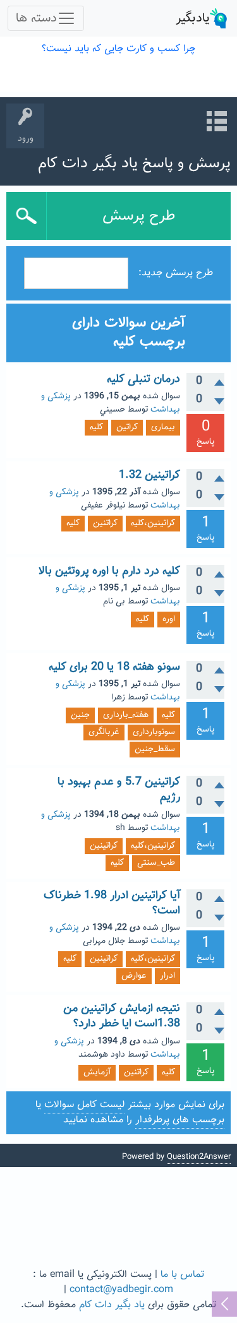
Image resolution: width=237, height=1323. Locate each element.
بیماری (163, 427)
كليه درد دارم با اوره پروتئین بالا (109, 571)
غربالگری (103, 732)
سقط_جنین (155, 749)
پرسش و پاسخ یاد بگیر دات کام (134, 163)
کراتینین (104, 846)
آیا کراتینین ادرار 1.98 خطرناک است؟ (112, 903)
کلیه (96, 427)
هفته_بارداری (126, 715)
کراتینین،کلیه (153, 523)
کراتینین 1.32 (149, 475)
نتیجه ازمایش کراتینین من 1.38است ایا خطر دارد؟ (121, 1016)
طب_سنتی (156, 863)
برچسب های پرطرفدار (179, 1120)
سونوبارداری (154, 732)
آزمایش (97, 1072)
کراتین (127, 427)
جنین (80, 715)
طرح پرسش (138, 216)
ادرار (167, 976)
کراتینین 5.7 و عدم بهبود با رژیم (119, 789)
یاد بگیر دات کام (112, 1305)
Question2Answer (199, 1157)
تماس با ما (182, 1275)
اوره (168, 619)
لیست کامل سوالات (84, 1105)
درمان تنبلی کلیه (143, 379)
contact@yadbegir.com (121, 1290)
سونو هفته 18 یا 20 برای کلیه (114, 667)
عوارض (134, 976)
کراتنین (105, 523)
